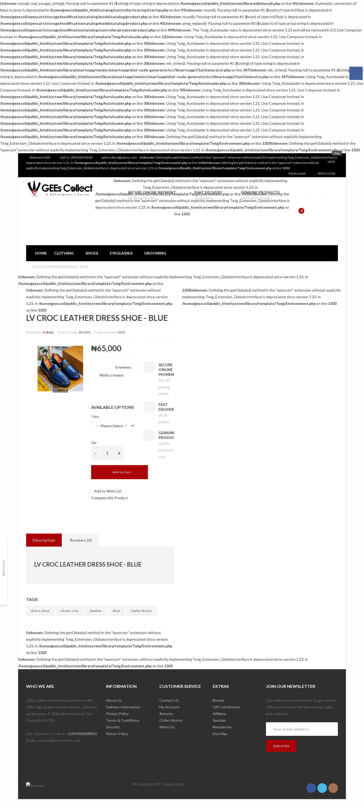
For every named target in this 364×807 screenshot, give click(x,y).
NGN (331, 162)
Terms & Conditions (122, 720)
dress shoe (40, 611)
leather (96, 611)
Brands (218, 700)
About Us (114, 700)
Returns (166, 713)
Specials (219, 720)
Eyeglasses (121, 253)
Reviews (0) (81, 540)
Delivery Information (123, 707)
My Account (169, 707)
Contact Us (169, 700)
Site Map (220, 733)
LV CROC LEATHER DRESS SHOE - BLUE (60, 267)
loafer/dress (141, 611)
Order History (171, 720)
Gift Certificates (226, 707)
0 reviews (123, 367)
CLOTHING (64, 253)
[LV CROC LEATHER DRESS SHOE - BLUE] (60, 368)
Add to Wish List (107, 491)
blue (116, 611)
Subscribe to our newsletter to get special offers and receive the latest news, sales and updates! (301, 707)
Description (44, 540)
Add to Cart (121, 472)
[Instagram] (333, 785)
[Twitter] (322, 785)
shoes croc (69, 611)
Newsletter (222, 727)
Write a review (111, 375)
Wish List (167, 727)
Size (96, 417)
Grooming (155, 253)
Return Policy (117, 733)
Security (113, 727)
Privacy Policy (117, 713)
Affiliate (219, 713)
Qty (93, 443)
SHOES (92, 253)
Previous (4, 568)
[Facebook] (311, 785)
